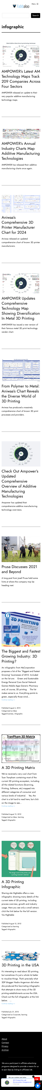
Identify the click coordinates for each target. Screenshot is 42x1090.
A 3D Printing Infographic (13, 884)
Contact (5, 1042)
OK (36, 1079)
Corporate (16, 1014)
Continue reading (10, 700)
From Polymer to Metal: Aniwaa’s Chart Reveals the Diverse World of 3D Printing (21, 393)
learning (21, 817)
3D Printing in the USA (20, 965)
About (4, 1039)
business (10, 713)
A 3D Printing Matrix (18, 767)
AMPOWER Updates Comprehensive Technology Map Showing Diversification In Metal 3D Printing (21, 308)
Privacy (5, 1046)
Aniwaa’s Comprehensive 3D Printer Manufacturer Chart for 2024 (18, 225)
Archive (5, 1050)
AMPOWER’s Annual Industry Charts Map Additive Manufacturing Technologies (21, 151)
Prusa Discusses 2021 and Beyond (19, 569)
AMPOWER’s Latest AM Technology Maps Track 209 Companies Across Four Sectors (21, 78)
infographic (18, 713)
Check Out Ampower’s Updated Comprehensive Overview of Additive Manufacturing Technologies (20, 483)
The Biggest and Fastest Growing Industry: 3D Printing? (21, 656)
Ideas (15, 711)
